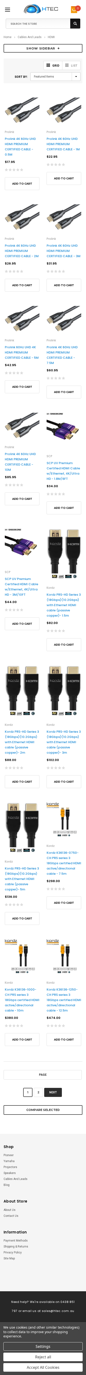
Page (43, 1074)
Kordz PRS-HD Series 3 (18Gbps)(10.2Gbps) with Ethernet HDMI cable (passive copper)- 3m (64, 742)
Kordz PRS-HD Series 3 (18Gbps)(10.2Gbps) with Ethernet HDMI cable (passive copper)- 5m (22, 879)
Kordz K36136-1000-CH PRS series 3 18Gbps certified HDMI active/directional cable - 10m (22, 1000)
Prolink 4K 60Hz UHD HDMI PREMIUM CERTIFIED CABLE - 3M (64, 250)
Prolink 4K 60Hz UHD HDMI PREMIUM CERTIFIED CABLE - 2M (22, 250)
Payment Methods (16, 1240)
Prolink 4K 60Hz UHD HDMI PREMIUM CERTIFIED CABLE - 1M (63, 144)
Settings (43, 1346)
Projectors (10, 1167)
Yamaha (9, 1161)
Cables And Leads (30, 37)
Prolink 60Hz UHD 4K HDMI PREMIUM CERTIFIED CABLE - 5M (22, 352)
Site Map (9, 1258)
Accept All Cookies (43, 1367)
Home (7, 37)
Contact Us (11, 1216)
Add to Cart (22, 183)
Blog (7, 1185)
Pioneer (9, 1155)
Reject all (43, 1357)
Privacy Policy (13, 1252)
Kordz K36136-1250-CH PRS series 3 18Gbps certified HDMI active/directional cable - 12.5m (64, 1000)
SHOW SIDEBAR (40, 48)
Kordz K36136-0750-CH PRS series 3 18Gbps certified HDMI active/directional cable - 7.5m (64, 863)
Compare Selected (43, 1110)
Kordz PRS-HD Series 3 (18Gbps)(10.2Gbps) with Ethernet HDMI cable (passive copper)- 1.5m (64, 605)
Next (53, 1092)
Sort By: (21, 77)
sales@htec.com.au (58, 1311)
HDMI (51, 37)
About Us (10, 1210)
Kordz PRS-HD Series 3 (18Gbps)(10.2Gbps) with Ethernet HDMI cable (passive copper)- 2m (22, 742)
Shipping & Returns (16, 1246)
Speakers (10, 1173)
